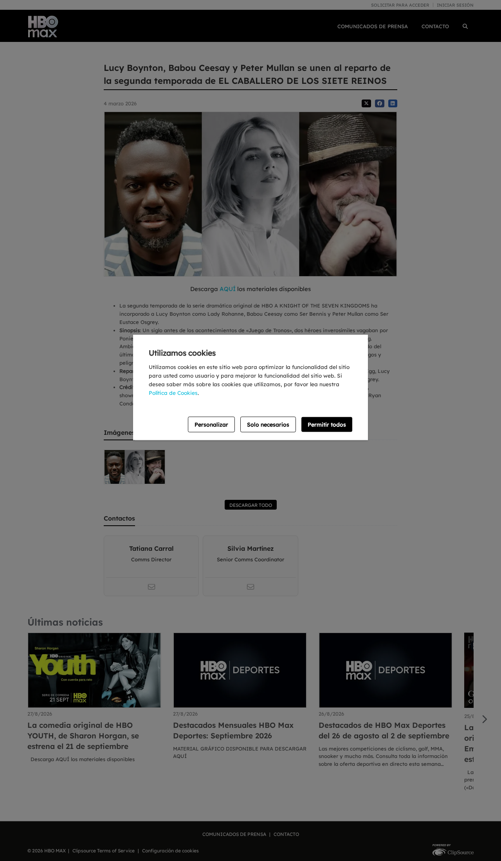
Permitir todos (327, 424)
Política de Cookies (173, 392)
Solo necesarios (268, 424)
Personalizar (211, 424)
